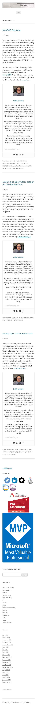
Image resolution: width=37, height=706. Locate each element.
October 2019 (6, 642)
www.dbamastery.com (12, 149)
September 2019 (7, 645)
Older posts (7, 468)
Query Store (6, 320)
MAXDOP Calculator (11, 30)
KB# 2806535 (7, 75)
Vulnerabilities (6, 622)
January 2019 (6, 660)
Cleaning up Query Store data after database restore (18, 183)
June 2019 (5, 647)
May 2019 (5, 650)
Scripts (4, 610)
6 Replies (5, 339)
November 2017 (7, 682)
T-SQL (9, 168)
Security (5, 612)
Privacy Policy (6, 702)
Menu (18, 12)
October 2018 (6, 665)
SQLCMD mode (20, 452)
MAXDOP (5, 166)
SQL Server (5, 452)
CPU (27, 163)
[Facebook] (23, 154)
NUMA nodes (17, 166)
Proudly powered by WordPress (21, 702)
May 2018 (5, 672)
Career (4, 593)
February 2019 (6, 657)
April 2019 (5, 652)
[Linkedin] (17, 154)
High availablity (7, 598)
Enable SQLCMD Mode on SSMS (17, 333)
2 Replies (5, 189)
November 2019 (7, 640)
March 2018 (6, 677)
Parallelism (25, 166)
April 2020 (5, 635)
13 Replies (5, 35)
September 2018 (7, 667)
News (4, 603)
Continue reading (23, 80)
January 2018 (6, 680)
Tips (17, 163)
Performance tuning (8, 163)
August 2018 (6, 670)
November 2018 (7, 662)
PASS (4, 605)
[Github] (20, 154)
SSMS (27, 452)
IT (2, 600)
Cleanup (31, 318)
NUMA (10, 166)
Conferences (6, 595)
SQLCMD (12, 452)
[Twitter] (14, 154)
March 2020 (6, 637)
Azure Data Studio (8, 588)
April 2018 (5, 675)
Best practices (22, 161)
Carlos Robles (6, 690)
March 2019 (6, 655)
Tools (23, 449)
